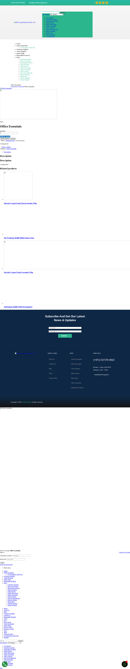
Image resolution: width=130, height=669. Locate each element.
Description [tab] (5, 156)
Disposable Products (10, 581)
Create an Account (124, 552)
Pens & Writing (50, 31)
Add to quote (5, 137)
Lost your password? (6, 564)
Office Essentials (51, 26)
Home (6, 571)
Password (3, 559)
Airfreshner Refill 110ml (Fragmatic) (18, 307)
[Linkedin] (107, 3)
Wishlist (6, 637)
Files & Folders (12, 590)
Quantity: (3, 131)
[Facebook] (97, 3)
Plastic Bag (49, 33)
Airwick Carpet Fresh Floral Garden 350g (20, 203)
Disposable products (52, 21)
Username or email (6, 555)
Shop (5, 583)
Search (62, 12)
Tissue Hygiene (50, 35)
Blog (50, 368)
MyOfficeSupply (26, 402)
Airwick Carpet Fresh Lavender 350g (18, 272)
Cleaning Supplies (51, 19)
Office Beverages (51, 24)
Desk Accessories (13, 586)
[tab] (67, 152)
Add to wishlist (5, 138)
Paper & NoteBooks (52, 29)
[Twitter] (100, 3)
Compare (12, 138)
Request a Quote (9, 629)
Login (2, 563)
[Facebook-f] (11, 358)
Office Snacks (50, 28)
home (12, 86)
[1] (124, 665)
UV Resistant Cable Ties (15, 574)
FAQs (50, 373)
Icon (5, 620)
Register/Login (10, 140)
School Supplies (12, 603)
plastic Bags (7, 579)
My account (7, 622)
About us (52, 359)
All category (49, 18)
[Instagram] (103, 3)
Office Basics (50, 23)
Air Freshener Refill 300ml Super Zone (19, 238)
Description (7, 152)
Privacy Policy (53, 378)
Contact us (52, 364)
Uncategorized (50, 36)
